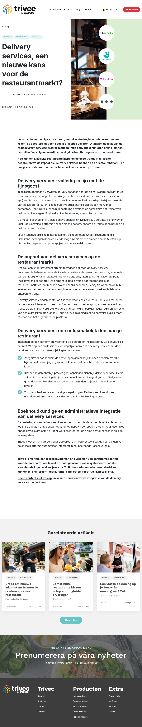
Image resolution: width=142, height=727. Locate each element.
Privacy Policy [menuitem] (115, 696)
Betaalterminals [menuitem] (80, 706)
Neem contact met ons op (35, 478)
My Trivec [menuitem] (113, 701)
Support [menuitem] (41, 696)
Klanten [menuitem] (68, 9)
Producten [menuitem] (55, 9)
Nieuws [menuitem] (112, 711)
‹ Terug (5, 27)
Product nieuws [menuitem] (80, 717)
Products (36, 36)
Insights (7, 36)
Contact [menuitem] (88, 9)
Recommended (21, 36)
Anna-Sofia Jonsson (26, 94)
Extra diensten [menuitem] (80, 711)
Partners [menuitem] (112, 706)
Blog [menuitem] (78, 9)
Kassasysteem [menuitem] (80, 696)
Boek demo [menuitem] (43, 701)
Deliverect (65, 441)
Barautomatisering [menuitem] (81, 701)
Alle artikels (71, 620)
